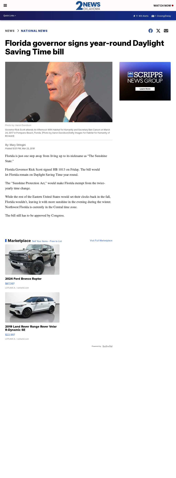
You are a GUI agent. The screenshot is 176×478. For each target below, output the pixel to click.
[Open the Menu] (5, 5)
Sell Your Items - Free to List (47, 241)
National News (34, 31)
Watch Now (162, 5)
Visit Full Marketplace (101, 240)
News (10, 31)
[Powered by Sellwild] (107, 346)
